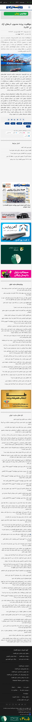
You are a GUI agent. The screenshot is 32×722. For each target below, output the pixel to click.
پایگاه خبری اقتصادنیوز (11, 659)
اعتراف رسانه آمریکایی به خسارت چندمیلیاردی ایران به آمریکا (17, 348)
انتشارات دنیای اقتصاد (24, 666)
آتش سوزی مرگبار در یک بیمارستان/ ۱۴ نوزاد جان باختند (18, 359)
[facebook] (20, 119)
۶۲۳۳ (25, 32)
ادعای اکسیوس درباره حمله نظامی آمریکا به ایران (20, 635)
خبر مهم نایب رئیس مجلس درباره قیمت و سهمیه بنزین (18, 381)
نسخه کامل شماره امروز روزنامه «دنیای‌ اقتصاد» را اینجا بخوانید (16, 206)
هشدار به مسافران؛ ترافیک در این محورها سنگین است (18, 611)
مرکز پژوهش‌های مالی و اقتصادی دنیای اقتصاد (18, 675)
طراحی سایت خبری (25, 714)
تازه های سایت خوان (16, 415)
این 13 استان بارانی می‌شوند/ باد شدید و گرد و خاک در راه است (16, 435)
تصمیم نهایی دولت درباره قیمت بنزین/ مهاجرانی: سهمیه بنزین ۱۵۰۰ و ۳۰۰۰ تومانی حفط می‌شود (16, 363)
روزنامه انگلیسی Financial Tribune (21, 680)
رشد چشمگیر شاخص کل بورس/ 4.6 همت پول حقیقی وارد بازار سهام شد (16, 489)
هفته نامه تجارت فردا (24, 659)
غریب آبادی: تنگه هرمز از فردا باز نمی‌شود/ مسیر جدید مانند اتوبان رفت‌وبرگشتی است (17, 336)
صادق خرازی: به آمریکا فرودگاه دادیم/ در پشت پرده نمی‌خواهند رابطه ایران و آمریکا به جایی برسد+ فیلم (16, 341)
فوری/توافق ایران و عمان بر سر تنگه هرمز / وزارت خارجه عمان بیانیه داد (17, 303)
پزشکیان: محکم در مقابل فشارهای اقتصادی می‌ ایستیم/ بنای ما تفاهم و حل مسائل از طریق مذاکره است (16, 530)
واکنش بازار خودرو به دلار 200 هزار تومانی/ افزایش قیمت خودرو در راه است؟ (16, 615)
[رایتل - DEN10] (16, 274)
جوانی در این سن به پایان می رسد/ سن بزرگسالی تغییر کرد (17, 356)
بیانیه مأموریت (15, 697)
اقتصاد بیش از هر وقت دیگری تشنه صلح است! (20, 150)
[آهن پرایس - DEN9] (16, 232)
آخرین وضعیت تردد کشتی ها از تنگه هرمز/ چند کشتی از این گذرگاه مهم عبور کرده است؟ (17, 626)
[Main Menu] (29, 7)
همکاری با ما (14, 690)
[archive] (7, 704)
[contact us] (10, 704)
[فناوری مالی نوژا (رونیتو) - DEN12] (16, 399)
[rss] (16, 704)
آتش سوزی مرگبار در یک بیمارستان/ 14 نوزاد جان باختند (18, 575)
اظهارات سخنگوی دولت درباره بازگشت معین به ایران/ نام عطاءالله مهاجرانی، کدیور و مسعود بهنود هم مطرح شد (16, 456)
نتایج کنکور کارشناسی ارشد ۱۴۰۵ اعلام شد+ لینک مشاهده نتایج (16, 318)
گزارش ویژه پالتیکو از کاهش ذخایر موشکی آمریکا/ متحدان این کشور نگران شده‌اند (16, 494)
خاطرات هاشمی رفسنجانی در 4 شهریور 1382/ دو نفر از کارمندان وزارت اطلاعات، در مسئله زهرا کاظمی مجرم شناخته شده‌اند (16, 443)
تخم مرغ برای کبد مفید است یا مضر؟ (22, 307)
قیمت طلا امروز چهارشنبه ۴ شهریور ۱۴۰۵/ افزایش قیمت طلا (17, 481)
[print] (8, 119)
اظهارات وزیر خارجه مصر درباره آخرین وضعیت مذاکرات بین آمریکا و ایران (16, 423)
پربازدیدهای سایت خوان (16, 284)
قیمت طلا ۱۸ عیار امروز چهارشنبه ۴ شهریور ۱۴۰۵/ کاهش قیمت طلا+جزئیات (16, 484)
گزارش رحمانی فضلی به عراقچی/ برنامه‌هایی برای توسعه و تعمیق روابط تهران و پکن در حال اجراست (16, 431)
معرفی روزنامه (25, 697)
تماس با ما (26, 687)
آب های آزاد (27, 123)
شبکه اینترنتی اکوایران (11, 656)
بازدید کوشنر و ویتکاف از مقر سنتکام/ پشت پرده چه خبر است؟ (16, 592)
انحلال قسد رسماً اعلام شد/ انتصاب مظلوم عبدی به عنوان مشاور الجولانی (16, 311)
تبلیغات (19, 687)
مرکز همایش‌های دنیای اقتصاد (22, 669)
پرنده (13, 123)
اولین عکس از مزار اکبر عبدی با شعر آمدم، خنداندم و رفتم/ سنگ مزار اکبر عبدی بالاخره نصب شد (16, 289)
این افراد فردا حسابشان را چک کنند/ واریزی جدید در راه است (17, 345)
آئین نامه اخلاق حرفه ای (23, 700)
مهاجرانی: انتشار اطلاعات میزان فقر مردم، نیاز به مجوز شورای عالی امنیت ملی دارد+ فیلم (16, 535)
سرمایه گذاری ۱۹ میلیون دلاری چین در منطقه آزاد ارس (18, 156)
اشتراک (13, 687)
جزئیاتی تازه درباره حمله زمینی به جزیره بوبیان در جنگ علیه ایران (16, 375)
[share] (13, 704)
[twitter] (17, 119)
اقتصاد (19, 123)
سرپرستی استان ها (24, 690)
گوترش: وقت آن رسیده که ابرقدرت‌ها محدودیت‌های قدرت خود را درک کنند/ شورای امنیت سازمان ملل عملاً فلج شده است (16, 298)
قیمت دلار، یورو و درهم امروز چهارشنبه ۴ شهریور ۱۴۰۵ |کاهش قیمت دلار (16, 472)
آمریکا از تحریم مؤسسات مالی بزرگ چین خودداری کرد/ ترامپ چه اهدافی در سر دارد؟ (16, 544)
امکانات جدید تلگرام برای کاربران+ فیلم (22, 419)
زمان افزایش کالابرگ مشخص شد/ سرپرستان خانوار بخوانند (17, 315)
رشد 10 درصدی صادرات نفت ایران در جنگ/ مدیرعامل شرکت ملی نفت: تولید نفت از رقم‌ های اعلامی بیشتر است (16, 601)
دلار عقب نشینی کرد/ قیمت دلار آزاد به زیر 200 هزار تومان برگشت (16, 558)
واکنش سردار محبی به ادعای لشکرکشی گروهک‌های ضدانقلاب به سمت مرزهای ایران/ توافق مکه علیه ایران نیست (16, 367)
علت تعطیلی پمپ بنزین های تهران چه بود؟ (21, 378)
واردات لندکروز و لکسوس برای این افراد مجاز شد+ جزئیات (18, 561)
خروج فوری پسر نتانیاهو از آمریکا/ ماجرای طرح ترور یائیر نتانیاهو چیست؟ (16, 571)
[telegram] (11, 119)
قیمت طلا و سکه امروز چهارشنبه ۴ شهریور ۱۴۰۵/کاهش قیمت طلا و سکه (16, 499)
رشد (28, 126)
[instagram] (25, 704)
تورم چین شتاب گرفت (26, 147)
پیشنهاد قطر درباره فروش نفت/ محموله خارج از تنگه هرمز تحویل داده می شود (16, 521)
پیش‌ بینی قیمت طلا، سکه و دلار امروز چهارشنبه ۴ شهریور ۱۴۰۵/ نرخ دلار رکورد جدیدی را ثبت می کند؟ (16, 322)
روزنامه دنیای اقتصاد (24, 656)
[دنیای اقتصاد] (14, 7)
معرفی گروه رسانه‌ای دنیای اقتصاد (21, 653)
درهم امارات (16, 2)
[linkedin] (14, 119)
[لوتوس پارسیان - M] (16, 719)
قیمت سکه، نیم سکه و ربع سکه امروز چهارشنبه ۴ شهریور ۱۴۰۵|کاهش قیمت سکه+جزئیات (16, 477)
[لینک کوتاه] (23, 119)
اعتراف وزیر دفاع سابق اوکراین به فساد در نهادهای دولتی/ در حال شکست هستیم (16, 631)
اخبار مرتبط (16, 143)
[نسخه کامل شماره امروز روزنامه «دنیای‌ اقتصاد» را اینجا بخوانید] (16, 193)
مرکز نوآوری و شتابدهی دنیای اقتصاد (20, 672)
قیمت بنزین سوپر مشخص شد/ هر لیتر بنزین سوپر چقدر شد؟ (16, 371)
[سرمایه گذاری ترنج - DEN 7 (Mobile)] (16, 15)
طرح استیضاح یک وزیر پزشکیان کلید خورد (21, 578)
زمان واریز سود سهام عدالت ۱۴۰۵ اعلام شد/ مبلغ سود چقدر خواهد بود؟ (17, 294)
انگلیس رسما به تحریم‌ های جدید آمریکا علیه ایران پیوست (18, 384)
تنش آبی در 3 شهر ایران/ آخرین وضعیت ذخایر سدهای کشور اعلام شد (17, 540)
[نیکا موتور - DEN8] (16, 216)
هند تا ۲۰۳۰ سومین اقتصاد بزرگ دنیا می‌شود (20, 159)
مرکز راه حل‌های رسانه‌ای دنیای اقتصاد (20, 677)
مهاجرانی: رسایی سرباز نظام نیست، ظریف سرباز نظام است (18, 427)
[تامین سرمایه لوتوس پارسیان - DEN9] (16, 254)
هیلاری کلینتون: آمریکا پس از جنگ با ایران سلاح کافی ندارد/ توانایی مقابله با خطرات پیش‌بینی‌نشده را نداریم (17, 352)
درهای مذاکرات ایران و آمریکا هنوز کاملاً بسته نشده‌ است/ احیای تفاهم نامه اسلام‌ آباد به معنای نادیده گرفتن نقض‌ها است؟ (16, 525)
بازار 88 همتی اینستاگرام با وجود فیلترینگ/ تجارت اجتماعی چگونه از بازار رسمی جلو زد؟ (16, 448)
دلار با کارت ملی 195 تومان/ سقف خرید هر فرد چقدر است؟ (17, 452)
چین (7, 123)
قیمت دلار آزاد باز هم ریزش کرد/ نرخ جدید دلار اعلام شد (18, 517)
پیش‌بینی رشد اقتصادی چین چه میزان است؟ (21, 153)
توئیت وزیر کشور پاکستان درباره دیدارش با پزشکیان (19, 326)
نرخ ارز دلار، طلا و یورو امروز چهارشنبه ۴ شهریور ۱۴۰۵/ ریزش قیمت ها (17, 467)
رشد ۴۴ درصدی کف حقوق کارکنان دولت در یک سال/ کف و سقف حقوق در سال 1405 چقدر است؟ (16, 513)
